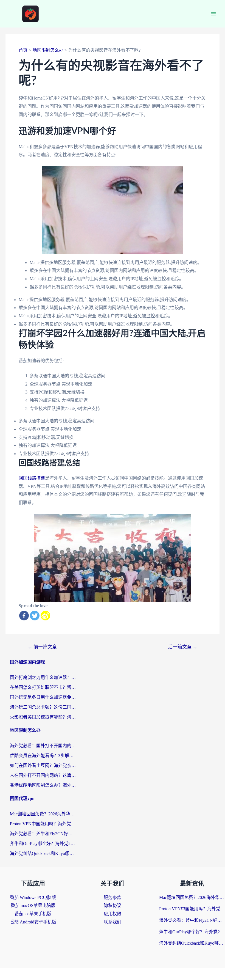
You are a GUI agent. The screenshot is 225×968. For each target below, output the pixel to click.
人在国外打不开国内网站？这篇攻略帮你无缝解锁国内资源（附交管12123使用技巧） (43, 775)
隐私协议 (112, 905)
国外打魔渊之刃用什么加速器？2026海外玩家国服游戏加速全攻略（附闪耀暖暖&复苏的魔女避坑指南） (43, 677)
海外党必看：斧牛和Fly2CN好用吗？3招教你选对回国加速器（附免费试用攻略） (43, 833)
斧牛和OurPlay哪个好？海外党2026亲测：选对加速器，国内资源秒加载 (43, 843)
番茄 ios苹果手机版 (33, 913)
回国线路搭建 (32, 478)
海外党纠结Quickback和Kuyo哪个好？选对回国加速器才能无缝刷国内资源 (43, 853)
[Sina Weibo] (45, 615)
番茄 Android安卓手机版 (33, 922)
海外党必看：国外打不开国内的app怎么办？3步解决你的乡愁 (43, 745)
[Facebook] (24, 615)
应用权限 (112, 913)
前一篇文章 (42, 647)
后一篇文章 (182, 647)
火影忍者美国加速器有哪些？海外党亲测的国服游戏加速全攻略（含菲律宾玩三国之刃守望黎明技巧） (43, 717)
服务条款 (112, 897)
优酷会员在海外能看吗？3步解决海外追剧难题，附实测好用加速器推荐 (43, 755)
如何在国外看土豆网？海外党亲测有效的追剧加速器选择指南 (43, 765)
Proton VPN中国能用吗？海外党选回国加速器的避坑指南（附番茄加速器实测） (43, 823)
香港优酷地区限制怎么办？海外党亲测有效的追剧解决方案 (43, 785)
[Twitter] (35, 615)
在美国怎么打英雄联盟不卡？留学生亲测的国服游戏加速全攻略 (43, 687)
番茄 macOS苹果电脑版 (33, 905)
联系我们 (112, 922)
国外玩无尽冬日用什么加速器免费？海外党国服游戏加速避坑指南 (43, 697)
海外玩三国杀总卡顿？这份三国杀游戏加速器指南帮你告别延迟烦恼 (43, 707)
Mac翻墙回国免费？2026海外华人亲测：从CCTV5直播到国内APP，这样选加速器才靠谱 (43, 814)
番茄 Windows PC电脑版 (33, 897)
